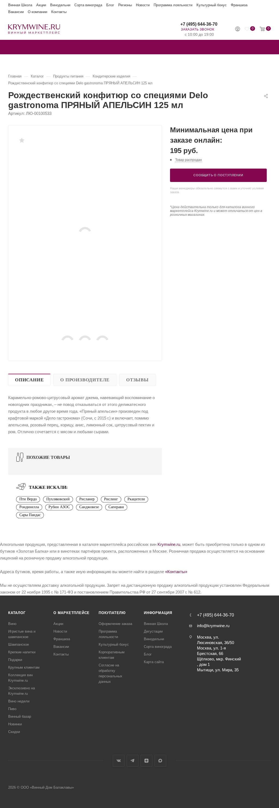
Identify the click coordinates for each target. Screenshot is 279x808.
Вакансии (16, 12)
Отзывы (137, 379)
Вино (12, 624)
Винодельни (60, 5)
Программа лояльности (173, 5)
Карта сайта (154, 662)
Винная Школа (20, 5)
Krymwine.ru (168, 544)
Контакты (58, 12)
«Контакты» (176, 571)
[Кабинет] (237, 29)
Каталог (17, 613)
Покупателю (112, 613)
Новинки (15, 724)
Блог (110, 5)
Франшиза (239, 5)
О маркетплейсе (71, 613)
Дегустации (153, 631)
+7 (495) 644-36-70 (198, 24)
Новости (143, 5)
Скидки (14, 732)
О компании (37, 12)
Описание (29, 379)
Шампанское (18, 644)
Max (160, 761)
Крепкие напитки (21, 652)
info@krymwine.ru (213, 625)
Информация (158, 613)
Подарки (15, 660)
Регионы (125, 5)
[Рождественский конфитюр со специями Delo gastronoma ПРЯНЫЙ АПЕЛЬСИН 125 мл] (85, 233)
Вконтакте (119, 761)
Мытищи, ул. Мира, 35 (218, 670)
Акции (41, 5)
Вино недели (18, 701)
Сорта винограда (88, 5)
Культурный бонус (211, 5)
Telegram (132, 761)
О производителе (85, 379)
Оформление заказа (115, 624)
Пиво (12, 709)
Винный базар (19, 716)
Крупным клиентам (24, 667)
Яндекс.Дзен (146, 761)
